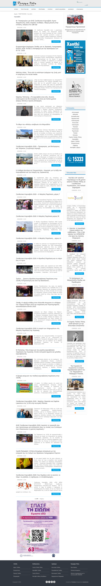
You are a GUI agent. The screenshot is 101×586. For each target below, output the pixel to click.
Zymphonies (85, 582)
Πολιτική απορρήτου (75, 570)
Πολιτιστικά (75, 129)
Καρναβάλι (75, 139)
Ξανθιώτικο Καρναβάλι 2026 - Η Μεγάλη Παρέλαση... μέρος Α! (38, 238)
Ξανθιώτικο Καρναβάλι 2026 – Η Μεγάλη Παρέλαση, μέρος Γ (38, 194)
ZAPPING (33, 9)
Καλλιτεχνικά (75, 120)
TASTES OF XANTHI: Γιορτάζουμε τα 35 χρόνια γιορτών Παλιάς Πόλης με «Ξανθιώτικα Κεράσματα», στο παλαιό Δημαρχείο (76, 182)
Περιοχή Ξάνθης (17, 573)
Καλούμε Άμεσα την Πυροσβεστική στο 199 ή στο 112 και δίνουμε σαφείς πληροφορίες (75, 31)
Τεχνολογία (75, 131)
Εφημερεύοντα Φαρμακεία (58, 576)
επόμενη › (42, 498)
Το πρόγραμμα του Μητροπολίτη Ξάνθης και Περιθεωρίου (76, 280)
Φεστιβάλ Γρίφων (75, 147)
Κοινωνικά (75, 122)
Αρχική (15, 14)
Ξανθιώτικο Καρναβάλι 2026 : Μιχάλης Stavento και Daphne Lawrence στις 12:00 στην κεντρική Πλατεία (37, 402)
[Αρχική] (25, 5)
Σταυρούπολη (75, 143)
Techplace (73, 582)
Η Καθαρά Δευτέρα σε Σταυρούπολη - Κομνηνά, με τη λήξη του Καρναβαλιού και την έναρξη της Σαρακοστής (39, 171)
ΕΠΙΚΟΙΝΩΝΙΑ (80, 9)
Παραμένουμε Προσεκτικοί (75, 27)
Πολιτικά (75, 127)
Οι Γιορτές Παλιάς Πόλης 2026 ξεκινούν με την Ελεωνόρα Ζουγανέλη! (76, 323)
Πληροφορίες (16, 576)
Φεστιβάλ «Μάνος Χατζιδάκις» (39, 576)
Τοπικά (75, 133)
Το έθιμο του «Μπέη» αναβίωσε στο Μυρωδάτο (33, 124)
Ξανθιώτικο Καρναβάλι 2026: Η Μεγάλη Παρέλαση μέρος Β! (37, 216)
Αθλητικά (75, 114)
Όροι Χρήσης (74, 567)
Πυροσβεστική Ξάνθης (57, 570)
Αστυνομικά (75, 112)
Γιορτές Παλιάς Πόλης (75, 137)
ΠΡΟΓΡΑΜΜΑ (42, 9)
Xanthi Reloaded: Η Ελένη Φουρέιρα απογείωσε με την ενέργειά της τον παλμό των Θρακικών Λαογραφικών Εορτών (38, 452)
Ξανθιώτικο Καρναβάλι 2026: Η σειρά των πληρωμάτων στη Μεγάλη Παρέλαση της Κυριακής (37, 329)
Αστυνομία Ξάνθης (56, 567)
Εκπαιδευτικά (75, 116)
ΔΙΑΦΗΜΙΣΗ (71, 9)
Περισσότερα (56, 41)
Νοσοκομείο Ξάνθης (56, 573)
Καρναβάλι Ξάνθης (36, 570)
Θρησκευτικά (75, 118)
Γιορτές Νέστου (36, 573)
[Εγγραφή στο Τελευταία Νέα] (75, 413)
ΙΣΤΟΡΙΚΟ (50, 9)
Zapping (75, 145)
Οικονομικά (75, 124)
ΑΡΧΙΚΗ (16, 9)
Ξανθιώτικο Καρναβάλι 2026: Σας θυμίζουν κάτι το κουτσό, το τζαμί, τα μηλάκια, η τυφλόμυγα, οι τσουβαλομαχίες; (38, 476)
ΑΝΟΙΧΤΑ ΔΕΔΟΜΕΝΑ (60, 9)
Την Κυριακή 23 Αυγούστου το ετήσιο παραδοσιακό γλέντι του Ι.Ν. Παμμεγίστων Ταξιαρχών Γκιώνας (76, 370)
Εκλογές (75, 135)
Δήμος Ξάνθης (75, 141)
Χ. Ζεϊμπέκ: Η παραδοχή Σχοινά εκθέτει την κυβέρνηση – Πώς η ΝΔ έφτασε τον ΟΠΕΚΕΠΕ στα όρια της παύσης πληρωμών (76, 233)
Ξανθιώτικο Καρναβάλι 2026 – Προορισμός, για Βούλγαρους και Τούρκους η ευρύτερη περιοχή (38, 147)
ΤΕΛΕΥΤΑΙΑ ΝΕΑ (25, 9)
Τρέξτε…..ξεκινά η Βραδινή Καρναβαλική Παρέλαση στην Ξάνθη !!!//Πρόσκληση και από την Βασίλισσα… (36, 280)
